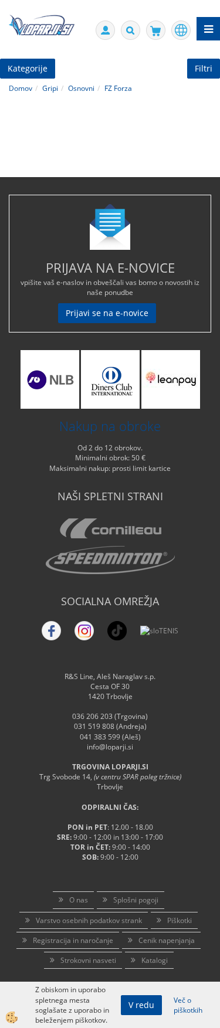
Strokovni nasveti (88, 960)
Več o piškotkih (188, 1005)
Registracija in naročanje (73, 940)
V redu (141, 1004)
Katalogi (154, 960)
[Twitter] (84, 630)
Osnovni (81, 88)
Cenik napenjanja (166, 940)
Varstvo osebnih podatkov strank (89, 920)
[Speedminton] (110, 560)
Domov (20, 88)
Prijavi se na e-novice (107, 312)
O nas (78, 900)
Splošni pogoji (135, 900)
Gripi (50, 88)
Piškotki (179, 920)
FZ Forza (118, 88)
